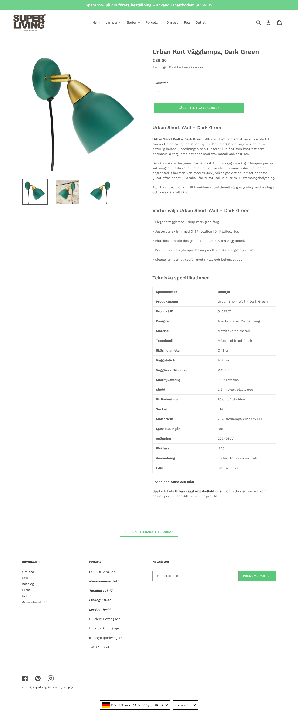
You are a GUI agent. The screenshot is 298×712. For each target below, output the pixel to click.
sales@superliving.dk (105, 638)
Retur (26, 596)
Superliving (40, 687)
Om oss (28, 572)
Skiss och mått (182, 482)
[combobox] (135, 705)
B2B (25, 578)
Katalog (28, 584)
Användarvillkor (34, 602)
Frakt (172, 67)
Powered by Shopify (60, 687)
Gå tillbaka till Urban (152, 532)
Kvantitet (161, 83)
